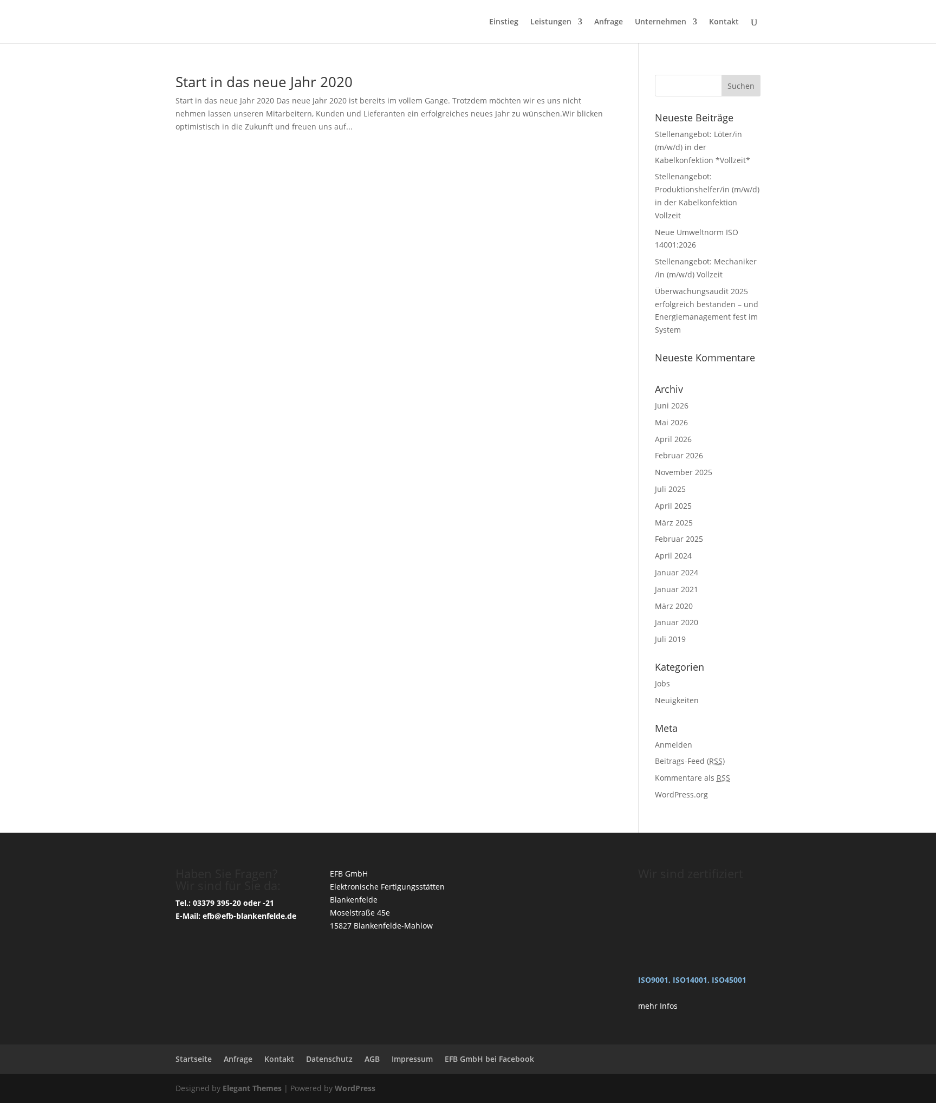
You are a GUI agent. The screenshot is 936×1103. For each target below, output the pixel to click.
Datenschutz (329, 1059)
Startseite (194, 1059)
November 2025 (683, 472)
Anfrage (608, 22)
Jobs (662, 683)
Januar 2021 (676, 589)
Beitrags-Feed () (690, 761)
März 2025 (674, 522)
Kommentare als (692, 778)
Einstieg (503, 22)
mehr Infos (658, 1006)
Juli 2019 (670, 639)
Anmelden (673, 744)
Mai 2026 (671, 422)
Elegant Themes (252, 1088)
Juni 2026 (671, 405)
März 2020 (674, 606)
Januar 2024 (676, 572)
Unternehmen (660, 22)
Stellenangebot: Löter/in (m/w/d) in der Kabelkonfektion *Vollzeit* (702, 147)
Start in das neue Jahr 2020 (264, 82)
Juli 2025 (670, 489)
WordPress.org (681, 794)
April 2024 (673, 555)
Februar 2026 (679, 455)
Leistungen (550, 22)
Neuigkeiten (677, 700)
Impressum (412, 1059)
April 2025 (673, 506)
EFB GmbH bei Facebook (489, 1059)
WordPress (355, 1088)
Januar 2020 (676, 622)
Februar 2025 (679, 539)
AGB (372, 1059)
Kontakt (724, 22)
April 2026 (673, 439)
